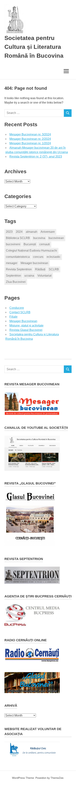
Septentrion (13, 275)
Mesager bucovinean (34, 263)
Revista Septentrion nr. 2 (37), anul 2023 (35, 156)
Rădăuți (40, 269)
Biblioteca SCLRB (18, 238)
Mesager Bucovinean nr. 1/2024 (30, 143)
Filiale (13, 316)
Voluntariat (44, 275)
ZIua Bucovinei (16, 281)
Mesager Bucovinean (23, 321)
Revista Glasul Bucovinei (25, 330)
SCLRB (54, 269)
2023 (9, 231)
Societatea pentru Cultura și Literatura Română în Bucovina (33, 47)
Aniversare (48, 231)
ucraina (29, 275)
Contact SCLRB (19, 312)
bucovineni (13, 244)
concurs (38, 256)
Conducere (16, 307)
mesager (11, 263)
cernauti (44, 244)
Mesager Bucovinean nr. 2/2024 (30, 138)
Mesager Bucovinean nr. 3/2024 (30, 134)
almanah (31, 231)
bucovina (39, 238)
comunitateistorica (18, 256)
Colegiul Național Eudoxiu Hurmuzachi (31, 250)
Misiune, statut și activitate (26, 325)
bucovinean (56, 238)
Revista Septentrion (19, 269)
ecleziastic (54, 256)
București (30, 244)
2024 (19, 231)
